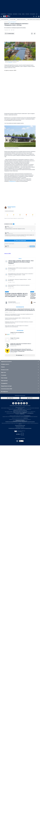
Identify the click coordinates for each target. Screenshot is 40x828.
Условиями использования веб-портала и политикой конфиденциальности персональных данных (20, 421)
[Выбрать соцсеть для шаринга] (35, 34)
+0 (31, 230)
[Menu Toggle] (1, 16)
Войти (8, 246)
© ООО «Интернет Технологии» (20, 438)
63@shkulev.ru (25, 412)
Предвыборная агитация (6, 386)
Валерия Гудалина (11, 206)
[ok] (19, 403)
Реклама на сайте (4, 369)
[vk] (16, 403)
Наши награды (4, 377)
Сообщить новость (5, 364)
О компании (3, 375)
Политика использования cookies (20, 425)
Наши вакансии (4, 380)
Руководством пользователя (20, 420)
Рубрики (3, 366)
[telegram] (13, 403)
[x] (24, 403)
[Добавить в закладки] (32, 34)
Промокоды (20, 330)
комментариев (10, 33)
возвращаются (12, 181)
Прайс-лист (3, 372)
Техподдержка (4, 383)
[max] (21, 403)
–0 (34, 230)
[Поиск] (33, 16)
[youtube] (27, 403)
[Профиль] (39, 16)
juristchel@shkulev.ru (30, 413)
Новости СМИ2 (7, 253)
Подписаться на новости (6, 361)
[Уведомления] (36, 16)
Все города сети (4, 391)
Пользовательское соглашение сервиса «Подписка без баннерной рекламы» (20, 428)
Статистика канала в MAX (6, 388)
